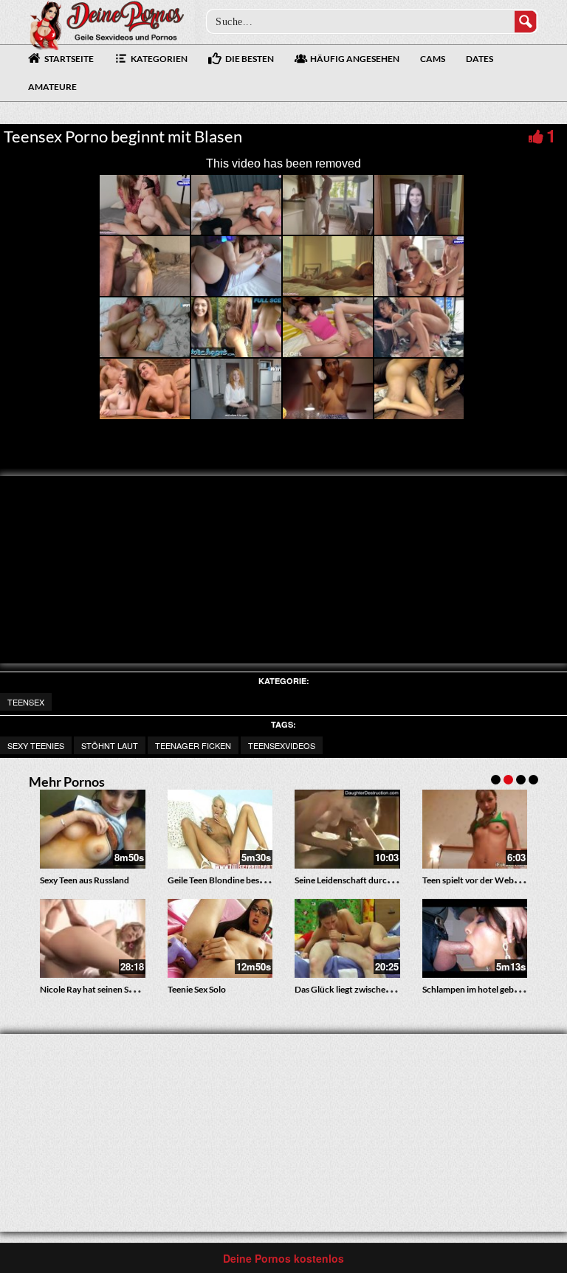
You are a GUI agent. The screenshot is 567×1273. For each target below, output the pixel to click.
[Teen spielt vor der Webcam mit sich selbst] (475, 829)
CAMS (432, 58)
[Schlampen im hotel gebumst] (475, 938)
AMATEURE (52, 86)
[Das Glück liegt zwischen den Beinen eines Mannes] (347, 938)
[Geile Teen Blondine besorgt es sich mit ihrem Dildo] (220, 829)
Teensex (25, 702)
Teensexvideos (281, 745)
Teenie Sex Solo (197, 989)
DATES (479, 58)
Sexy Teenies (35, 745)
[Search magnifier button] (526, 21)
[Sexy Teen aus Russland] (92, 829)
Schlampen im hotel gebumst (478, 989)
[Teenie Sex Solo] (220, 938)
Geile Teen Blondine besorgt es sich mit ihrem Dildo (266, 880)
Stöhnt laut (109, 745)
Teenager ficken (193, 745)
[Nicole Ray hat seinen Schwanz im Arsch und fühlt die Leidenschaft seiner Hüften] (92, 938)
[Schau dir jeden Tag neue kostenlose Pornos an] (106, 23)
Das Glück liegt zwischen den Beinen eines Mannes (392, 989)
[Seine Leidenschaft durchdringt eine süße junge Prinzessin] (347, 829)
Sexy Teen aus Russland (84, 880)
